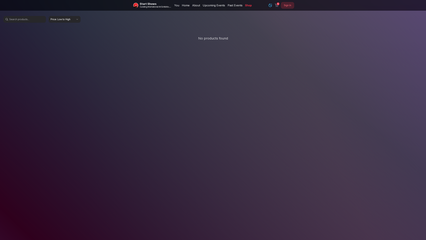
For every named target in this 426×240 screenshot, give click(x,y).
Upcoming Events (214, 5)
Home (186, 5)
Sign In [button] (287, 5)
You (176, 5)
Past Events (235, 5)
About (196, 5)
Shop (248, 5)
